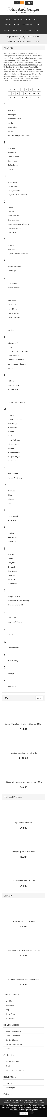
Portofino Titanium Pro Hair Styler (23, 753)
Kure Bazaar (27, 69)
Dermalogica (12, 65)
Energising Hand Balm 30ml (23, 852)
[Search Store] (22, 2)
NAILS (16, 25)
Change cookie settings (14, 1044)
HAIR (28, 19)
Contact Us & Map (12, 1062)
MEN (38, 25)
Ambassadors (11, 1018)
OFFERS (27, 30)
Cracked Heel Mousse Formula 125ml (23, 979)
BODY (36, 19)
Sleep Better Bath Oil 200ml (23, 880)
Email (8, 1066)
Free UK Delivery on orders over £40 (23, 41)
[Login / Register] (17, 2)
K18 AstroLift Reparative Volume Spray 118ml (23, 782)
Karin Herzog (17, 69)
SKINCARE (18, 19)
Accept (23, 1113)
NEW (36, 30)
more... (39, 698)
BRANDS (7, 19)
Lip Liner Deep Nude (23, 822)
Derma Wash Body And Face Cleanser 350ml (23, 724)
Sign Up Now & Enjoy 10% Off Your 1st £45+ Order (23, 37)
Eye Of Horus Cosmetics (18, 67)
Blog (7, 1009)
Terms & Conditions (13, 1035)
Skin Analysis (10, 1088)
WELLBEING (28, 25)
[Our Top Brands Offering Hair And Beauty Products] (23, 9)
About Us (9, 1001)
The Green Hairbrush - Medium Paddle (23, 950)
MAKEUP (7, 25)
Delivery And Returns (13, 1031)
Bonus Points (10, 1014)
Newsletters (10, 1005)
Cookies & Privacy (12, 1040)
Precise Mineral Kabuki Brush (23, 921)
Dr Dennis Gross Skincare (28, 65)
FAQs (8, 1048)
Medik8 (39, 69)
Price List (9, 1083)
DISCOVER (16, 30)
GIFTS (6, 30)
